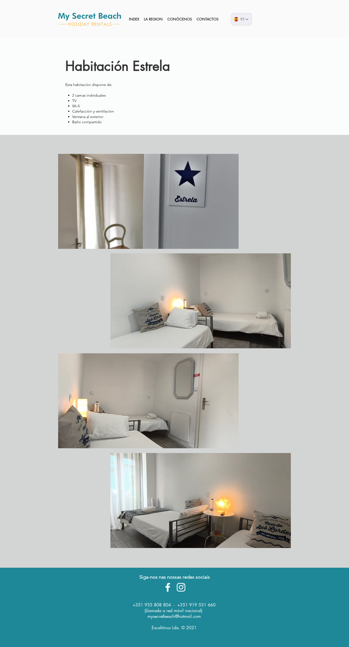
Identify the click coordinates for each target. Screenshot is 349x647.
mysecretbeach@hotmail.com (174, 616)
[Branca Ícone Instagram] (181, 587)
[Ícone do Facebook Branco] (168, 587)
